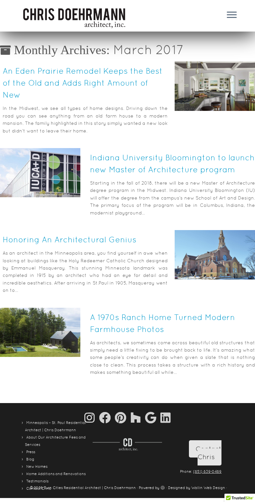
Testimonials (37, 481)
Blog (30, 459)
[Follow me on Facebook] (107, 417)
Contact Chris (208, 452)
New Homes (36, 466)
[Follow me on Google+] (152, 417)
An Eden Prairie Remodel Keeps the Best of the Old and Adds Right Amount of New (83, 82)
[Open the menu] (232, 15)
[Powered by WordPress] (162, 486)
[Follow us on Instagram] (91, 417)
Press (30, 452)
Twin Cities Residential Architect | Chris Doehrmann (90, 488)
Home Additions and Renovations (56, 474)
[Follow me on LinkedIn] (165, 417)
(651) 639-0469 (207, 471)
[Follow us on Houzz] (137, 417)
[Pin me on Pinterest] (122, 417)
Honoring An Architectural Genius (69, 239)
